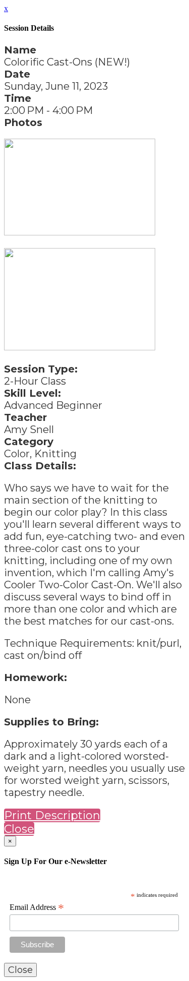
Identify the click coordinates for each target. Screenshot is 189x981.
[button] (52, 815)
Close (19, 829)
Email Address (37, 907)
